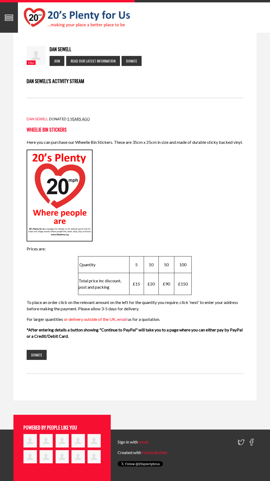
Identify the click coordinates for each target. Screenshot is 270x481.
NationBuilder (155, 452)
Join (57, 61)
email (122, 319)
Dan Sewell (37, 119)
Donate (131, 61)
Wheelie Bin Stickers (47, 129)
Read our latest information (93, 61)
